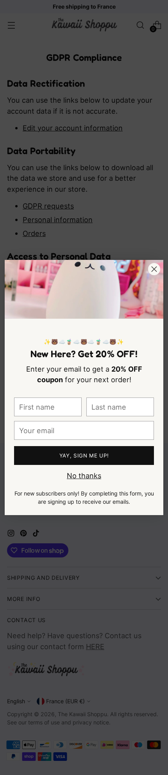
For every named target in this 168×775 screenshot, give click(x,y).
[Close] (154, 269)
